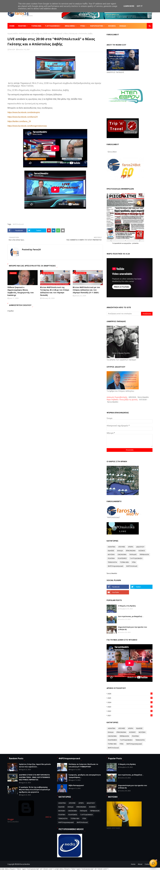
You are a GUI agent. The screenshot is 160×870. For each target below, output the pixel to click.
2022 (130, 711)
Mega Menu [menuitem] (70, 26)
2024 (130, 702)
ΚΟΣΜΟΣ (142, 551)
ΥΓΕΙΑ (134, 562)
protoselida (135, 243)
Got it (139, 6)
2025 (130, 698)
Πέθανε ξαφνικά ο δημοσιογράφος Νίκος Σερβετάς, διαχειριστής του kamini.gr (21, 291)
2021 (130, 715)
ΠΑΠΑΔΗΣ (133, 554)
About (140, 864)
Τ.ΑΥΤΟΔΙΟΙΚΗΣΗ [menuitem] (52, 26)
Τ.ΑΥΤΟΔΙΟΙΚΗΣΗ (136, 558)
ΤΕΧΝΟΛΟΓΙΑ (112, 562)
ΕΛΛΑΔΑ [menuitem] (123, 26)
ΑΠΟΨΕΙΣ (121, 547)
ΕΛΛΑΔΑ (120, 551)
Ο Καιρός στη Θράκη (127, 606)
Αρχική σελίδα (13, 33)
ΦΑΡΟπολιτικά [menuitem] (96, 26)
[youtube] (118, 592)
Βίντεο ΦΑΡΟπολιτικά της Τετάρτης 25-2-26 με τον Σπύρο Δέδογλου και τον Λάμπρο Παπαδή (54, 291)
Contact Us (148, 864)
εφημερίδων (128, 243)
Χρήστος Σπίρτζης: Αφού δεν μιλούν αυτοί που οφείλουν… (35, 765)
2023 (130, 707)
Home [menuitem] (11, 26)
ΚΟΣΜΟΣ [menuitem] (112, 26)
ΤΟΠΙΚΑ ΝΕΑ (124, 562)
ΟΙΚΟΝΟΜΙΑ (122, 554)
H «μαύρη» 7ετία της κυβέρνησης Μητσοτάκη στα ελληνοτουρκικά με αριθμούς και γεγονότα (34, 789)
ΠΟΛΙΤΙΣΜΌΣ (122, 558)
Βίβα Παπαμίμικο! (76, 785)
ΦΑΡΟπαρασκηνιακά (115, 566)
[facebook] (118, 587)
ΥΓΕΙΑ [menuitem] (82, 26)
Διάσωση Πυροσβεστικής (117, 397)
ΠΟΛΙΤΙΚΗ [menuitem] (22, 26)
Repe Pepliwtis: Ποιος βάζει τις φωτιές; (122, 399)
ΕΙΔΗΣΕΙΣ (111, 551)
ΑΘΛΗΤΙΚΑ (111, 547)
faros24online (25, 864)
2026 (130, 694)
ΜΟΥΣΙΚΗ (111, 554)
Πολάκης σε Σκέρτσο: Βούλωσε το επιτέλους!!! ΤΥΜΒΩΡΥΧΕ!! (83, 765)
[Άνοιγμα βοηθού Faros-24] (153, 863)
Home (133, 864)
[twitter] (141, 587)
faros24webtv (112, 573)
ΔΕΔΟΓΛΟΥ (140, 547)
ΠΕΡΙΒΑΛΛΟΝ (144, 554)
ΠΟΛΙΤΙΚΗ (111, 558)
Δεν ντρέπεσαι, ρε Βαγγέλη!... (131, 616)
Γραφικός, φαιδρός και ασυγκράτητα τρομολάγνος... (85, 776)
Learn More (129, 6)
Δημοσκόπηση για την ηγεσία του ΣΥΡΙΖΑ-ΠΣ (132, 628)
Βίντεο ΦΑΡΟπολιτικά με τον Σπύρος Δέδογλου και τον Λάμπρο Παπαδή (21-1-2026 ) (86, 290)
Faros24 (12, 49)
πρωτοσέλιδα (118, 243)
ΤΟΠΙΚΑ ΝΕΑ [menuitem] (36, 26)
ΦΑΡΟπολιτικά (24, 33)
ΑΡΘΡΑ (130, 547)
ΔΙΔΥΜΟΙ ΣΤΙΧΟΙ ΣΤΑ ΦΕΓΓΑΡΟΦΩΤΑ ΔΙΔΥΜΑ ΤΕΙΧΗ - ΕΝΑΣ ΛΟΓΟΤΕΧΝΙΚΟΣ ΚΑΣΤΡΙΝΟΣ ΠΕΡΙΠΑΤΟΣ (34, 777)
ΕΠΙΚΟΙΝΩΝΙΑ (131, 551)
